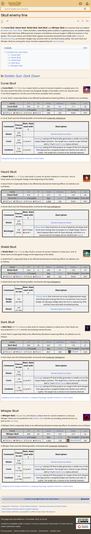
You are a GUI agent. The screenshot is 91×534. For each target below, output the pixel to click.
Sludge (79, 36)
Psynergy (38, 138)
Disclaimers (43, 531)
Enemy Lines (30, 499)
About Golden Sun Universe (25, 531)
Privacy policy (6, 531)
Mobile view (55, 531)
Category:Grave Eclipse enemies (14, 397)
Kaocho (17, 329)
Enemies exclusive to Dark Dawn (53, 506)
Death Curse (60, 144)
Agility (73, 103)
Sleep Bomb (75, 440)
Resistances (22, 109)
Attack (48, 103)
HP (28, 103)
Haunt (80, 235)
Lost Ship (14, 421)
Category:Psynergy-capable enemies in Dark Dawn (22, 158)
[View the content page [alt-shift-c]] (2, 21)
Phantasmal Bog (8, 38)
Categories (5, 506)
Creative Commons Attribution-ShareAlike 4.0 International (48, 523)
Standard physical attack (61, 134)
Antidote (74, 351)
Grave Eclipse (58, 41)
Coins (60, 109)
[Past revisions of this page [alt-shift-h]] (82, 21)
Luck (85, 103)
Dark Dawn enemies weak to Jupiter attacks (20, 509)
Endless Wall (38, 418)
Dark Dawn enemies (28, 506)
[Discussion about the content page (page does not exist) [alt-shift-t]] (7, 21)
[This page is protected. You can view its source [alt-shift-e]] (78, 21)
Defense (60, 103)
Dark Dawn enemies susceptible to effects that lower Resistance (28, 511)
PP (38, 103)
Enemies (14, 506)
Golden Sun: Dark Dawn (12, 30)
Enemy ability (39, 227)
